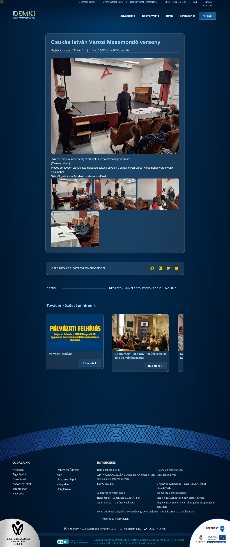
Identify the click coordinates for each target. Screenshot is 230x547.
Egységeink (127, 15)
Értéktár (208, 2)
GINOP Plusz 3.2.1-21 (175, 2)
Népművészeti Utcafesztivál (143, 2)
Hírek (169, 15)
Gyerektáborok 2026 (113, 2)
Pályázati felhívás (60, 353)
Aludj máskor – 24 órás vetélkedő (116, 502)
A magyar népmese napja (111, 492)
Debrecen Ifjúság (87, 2)
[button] (152, 268)
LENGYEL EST (106, 483)
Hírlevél (207, 15)
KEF (195, 2)
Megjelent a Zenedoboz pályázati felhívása (180, 497)
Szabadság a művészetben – (172, 492)
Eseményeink (150, 15)
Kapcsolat (208, 5)
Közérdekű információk (115, 518)
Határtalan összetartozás (170, 469)
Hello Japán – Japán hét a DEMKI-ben (118, 497)
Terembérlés (187, 15)
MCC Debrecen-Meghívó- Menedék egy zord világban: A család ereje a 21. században (145, 511)
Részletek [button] (89, 362)
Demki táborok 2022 (108, 469)
